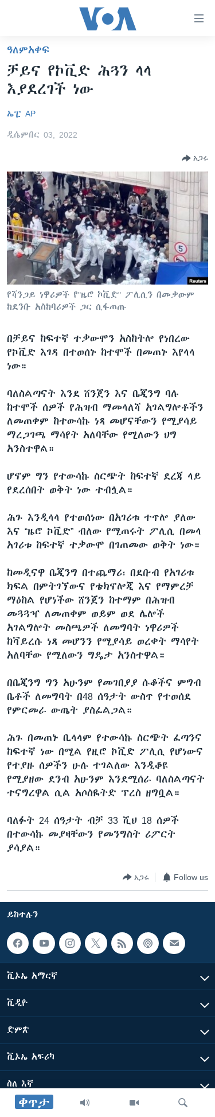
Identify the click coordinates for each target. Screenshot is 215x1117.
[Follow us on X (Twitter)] (96, 943)
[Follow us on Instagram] (70, 943)
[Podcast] (148, 943)
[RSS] (122, 943)
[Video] (134, 1102)
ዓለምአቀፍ (28, 50)
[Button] (195, 158)
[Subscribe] (174, 943)
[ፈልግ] (183, 1102)
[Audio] (85, 1102)
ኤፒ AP (21, 113)
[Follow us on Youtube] (43, 943)
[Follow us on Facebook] (18, 943)
